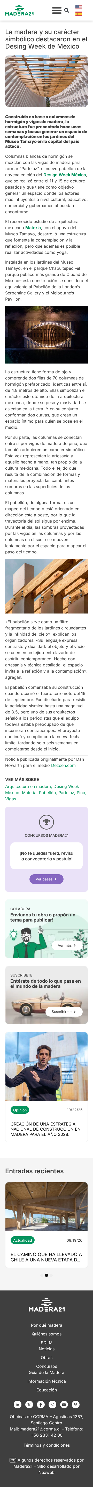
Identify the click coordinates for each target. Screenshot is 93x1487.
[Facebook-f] (41, 1404)
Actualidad (22, 1240)
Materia (29, 792)
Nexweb (46, 1472)
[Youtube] (64, 1404)
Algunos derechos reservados (47, 1460)
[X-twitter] (29, 1404)
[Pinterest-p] (76, 1404)
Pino (81, 792)
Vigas (10, 798)
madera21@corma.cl (40, 1429)
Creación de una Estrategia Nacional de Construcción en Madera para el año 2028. (46, 1129)
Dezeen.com (63, 765)
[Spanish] (78, 13)
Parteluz (66, 792)
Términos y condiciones (47, 1445)
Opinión (20, 1110)
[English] (78, 7)
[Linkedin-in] (17, 1404)
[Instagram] (52, 1404)
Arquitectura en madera (28, 786)
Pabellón (47, 792)
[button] (57, 10)
